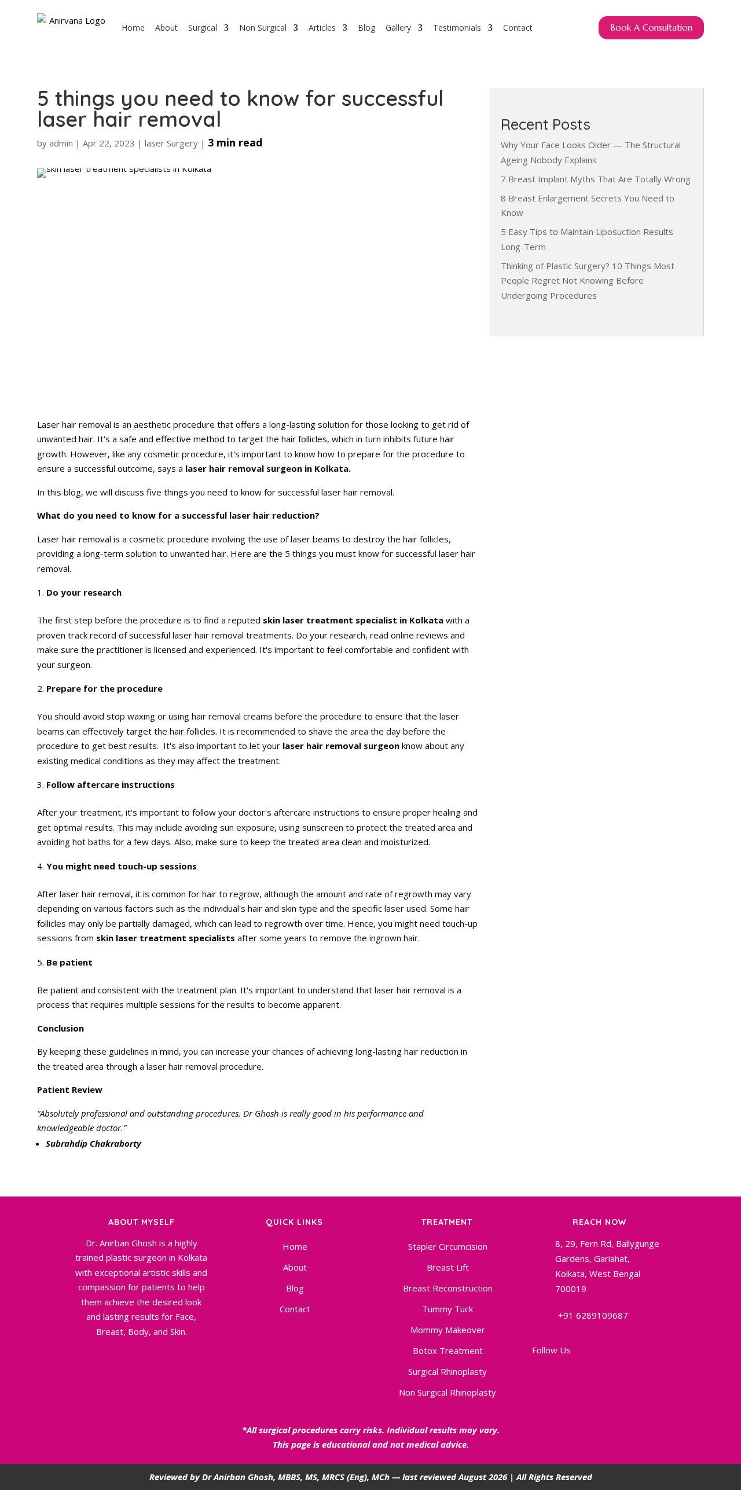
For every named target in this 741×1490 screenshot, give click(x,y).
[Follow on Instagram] (597, 1376)
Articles (322, 27)
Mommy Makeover (447, 1329)
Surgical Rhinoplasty (447, 1371)
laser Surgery (171, 143)
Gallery (398, 27)
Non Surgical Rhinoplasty (447, 1392)
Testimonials (457, 27)
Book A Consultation (651, 27)
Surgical (202, 27)
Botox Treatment (448, 1350)
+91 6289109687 (593, 1315)
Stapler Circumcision (447, 1246)
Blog (366, 27)
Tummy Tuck (447, 1309)
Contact (518, 27)
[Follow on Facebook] (542, 1376)
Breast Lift (448, 1267)
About (166, 27)
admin (61, 143)
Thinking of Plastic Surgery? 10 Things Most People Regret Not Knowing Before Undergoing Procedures (587, 280)
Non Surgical (263, 27)
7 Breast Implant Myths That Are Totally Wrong (596, 179)
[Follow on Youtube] (569, 1376)
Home (133, 27)
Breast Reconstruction (448, 1288)
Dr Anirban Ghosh (237, 1476)
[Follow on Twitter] (625, 1376)
